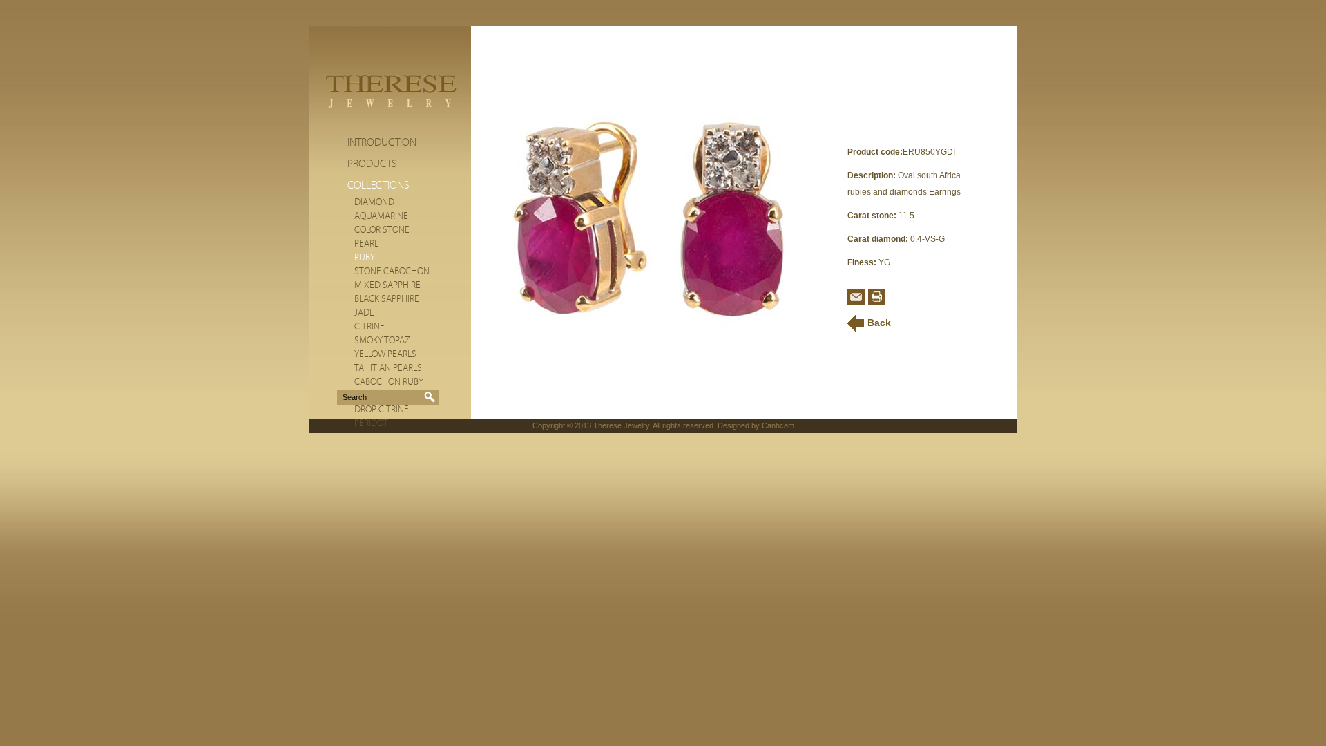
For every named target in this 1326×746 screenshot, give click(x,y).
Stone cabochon (392, 271)
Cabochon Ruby (388, 382)
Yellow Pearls (385, 354)
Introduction (381, 142)
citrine (369, 327)
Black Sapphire (386, 299)
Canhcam (778, 425)
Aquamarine (381, 216)
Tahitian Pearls (388, 368)
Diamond (374, 202)
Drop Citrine (381, 409)
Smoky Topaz (382, 340)
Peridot (371, 423)
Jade (364, 313)
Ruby (364, 257)
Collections (378, 185)
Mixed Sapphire (387, 285)
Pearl (366, 244)
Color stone (382, 230)
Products (371, 163)
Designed (733, 425)
